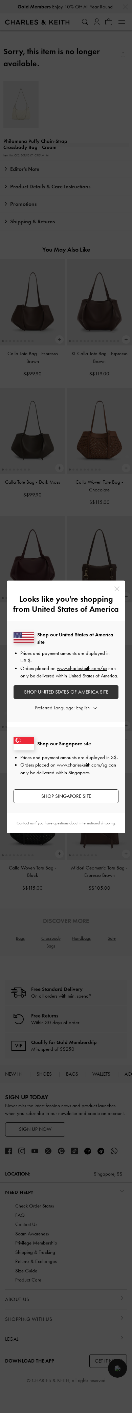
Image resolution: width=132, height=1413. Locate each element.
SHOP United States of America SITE (66, 692)
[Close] (117, 589)
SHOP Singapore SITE (66, 796)
